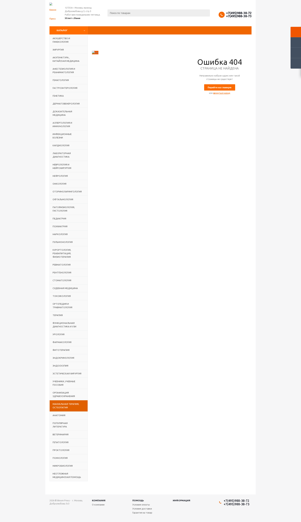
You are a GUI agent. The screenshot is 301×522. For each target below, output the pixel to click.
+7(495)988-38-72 (239, 12)
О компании (98, 504)
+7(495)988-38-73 (239, 16)
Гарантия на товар (142, 512)
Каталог (62, 30)
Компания (98, 500)
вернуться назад (221, 93)
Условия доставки (142, 508)
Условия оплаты (141, 504)
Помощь (138, 500)
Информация (181, 500)
